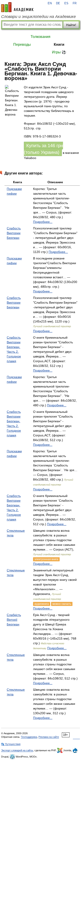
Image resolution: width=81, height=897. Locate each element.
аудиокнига (41, 603)
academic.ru (17, 7)
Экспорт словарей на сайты (17, 750)
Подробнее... (42, 222)
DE (58, 3)
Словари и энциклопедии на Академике (38, 16)
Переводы (22, 44)
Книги (59, 44)
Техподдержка (29, 737)
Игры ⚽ (59, 52)
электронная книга (46, 559)
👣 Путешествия (10, 744)
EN (50, 3)
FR (74, 3)
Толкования (40, 37)
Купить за (43, 149)
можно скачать (61, 603)
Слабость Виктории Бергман (14, 232)
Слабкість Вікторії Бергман (14, 619)
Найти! (71, 25)
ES (66, 3)
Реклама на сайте (48, 737)
